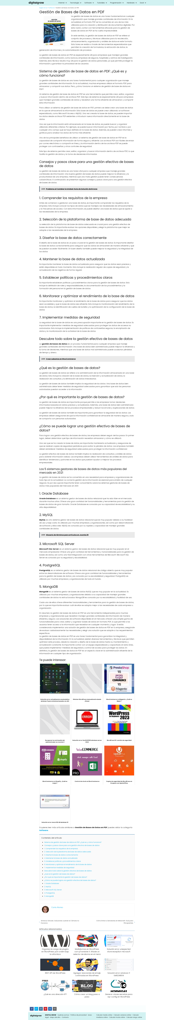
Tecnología (74, 3)
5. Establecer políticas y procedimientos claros (62, 861)
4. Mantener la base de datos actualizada (60, 858)
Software (88, 3)
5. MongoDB (49, 896)
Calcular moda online (117, 1017)
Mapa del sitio (55, 1017)
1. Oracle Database (51, 883)
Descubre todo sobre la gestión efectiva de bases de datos (68, 871)
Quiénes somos (63, 1015)
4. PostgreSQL (49, 893)
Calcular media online (104, 1015)
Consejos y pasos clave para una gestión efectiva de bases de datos (71, 845)
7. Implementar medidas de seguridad (59, 867)
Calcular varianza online (122, 1015)
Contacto (65, 1017)
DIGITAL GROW (50, 1015)
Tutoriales (101, 3)
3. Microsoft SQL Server (53, 890)
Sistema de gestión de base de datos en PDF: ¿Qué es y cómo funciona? (73, 842)
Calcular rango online (134, 1017)
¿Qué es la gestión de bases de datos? (59, 874)
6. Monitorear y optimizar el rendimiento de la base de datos (68, 864)
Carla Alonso (57, 907)
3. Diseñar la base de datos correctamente (61, 855)
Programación (115, 3)
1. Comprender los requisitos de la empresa (61, 848)
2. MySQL (47, 886)
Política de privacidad (78, 1015)
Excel (142, 3)
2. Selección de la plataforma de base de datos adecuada (67, 852)
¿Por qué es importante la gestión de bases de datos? (65, 877)
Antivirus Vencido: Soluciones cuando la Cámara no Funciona (60, 922)
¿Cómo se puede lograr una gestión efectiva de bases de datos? (70, 880)
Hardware (131, 3)
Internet (62, 3)
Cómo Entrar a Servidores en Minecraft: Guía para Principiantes (114, 922)
